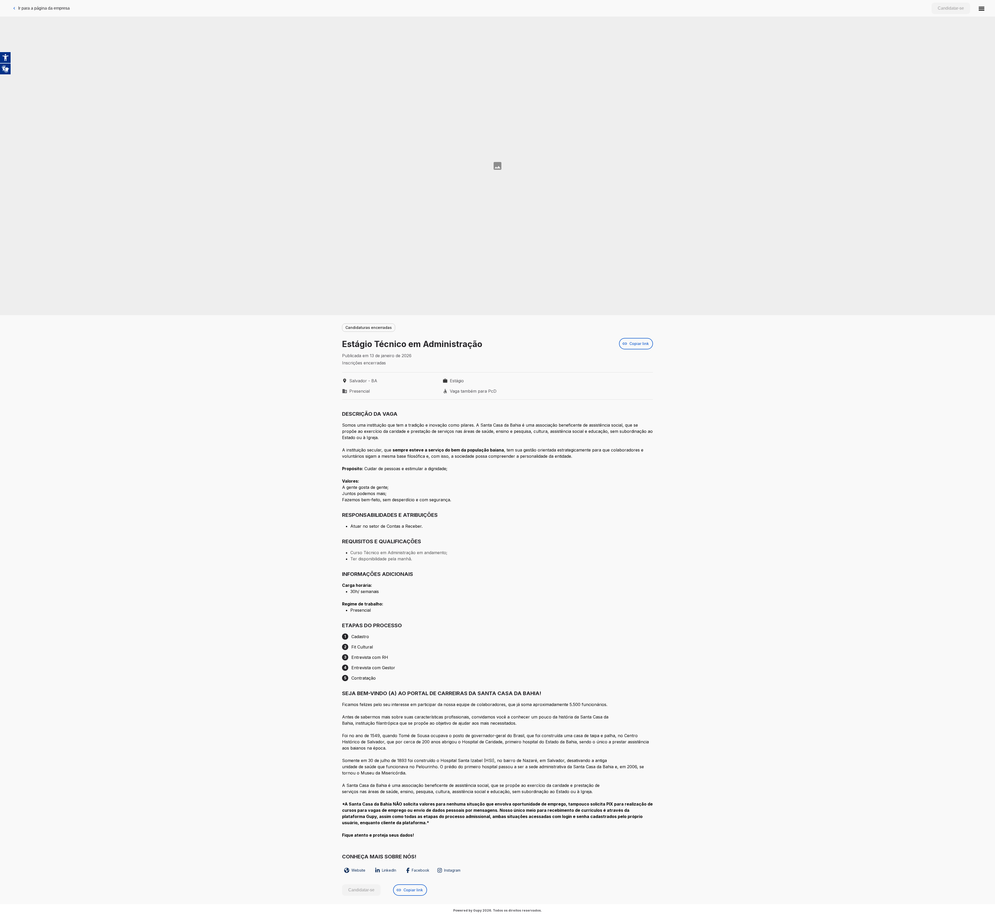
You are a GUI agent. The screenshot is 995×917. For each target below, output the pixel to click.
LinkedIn (389, 870)
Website (358, 870)
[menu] (981, 8)
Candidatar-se (951, 8)
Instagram (452, 870)
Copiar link (639, 343)
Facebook (420, 870)
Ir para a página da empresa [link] (44, 8)
